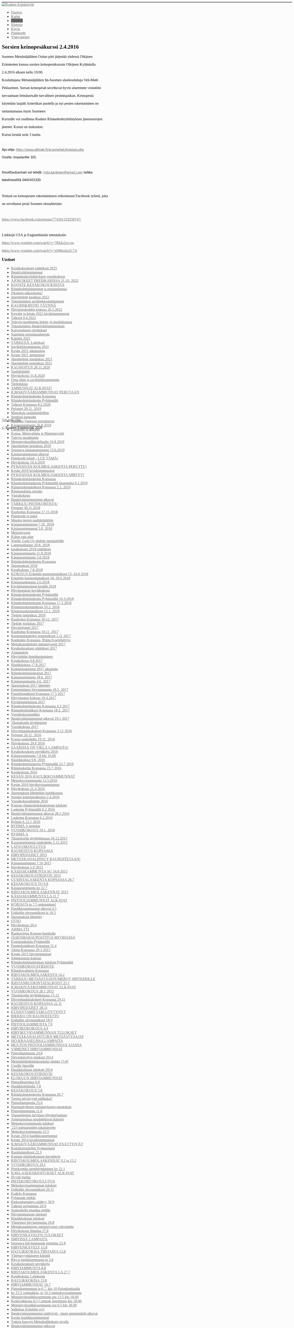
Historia (17, 25)
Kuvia (15, 29)
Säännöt (17, 20)
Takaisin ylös (11, 420)
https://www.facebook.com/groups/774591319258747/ (41, 219)
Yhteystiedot (20, 37)
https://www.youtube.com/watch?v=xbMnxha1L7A (39, 250)
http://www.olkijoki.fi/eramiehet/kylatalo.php (50, 150)
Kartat (15, 16)
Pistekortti (18, 33)
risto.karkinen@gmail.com (63, 172)
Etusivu (16, 12)
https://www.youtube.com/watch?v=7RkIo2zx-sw (38, 243)
